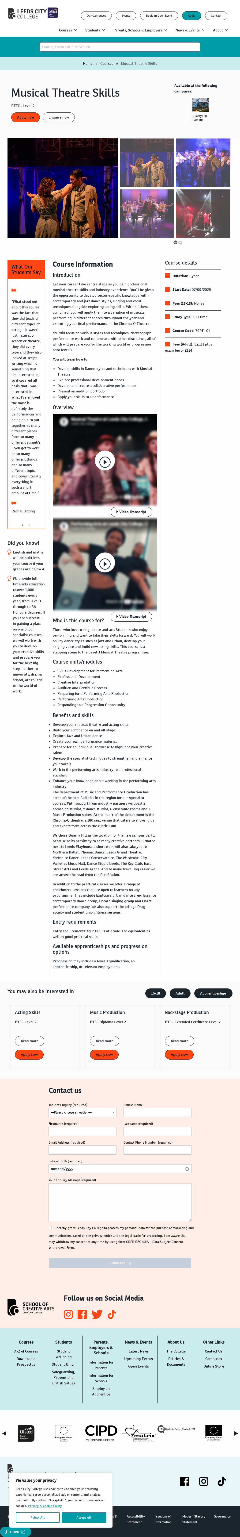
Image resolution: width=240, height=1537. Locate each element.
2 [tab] (29, 525)
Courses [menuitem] (65, 30)
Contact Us (213, 1351)
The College (176, 1351)
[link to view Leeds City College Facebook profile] (83, 1317)
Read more (29, 1040)
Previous (179, 242)
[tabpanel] (201, 112)
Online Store (213, 1366)
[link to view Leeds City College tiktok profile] (111, 1317)
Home (88, 63)
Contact (216, 16)
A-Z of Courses (26, 1351)
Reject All (37, 1517)
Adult (180, 993)
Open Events (138, 1366)
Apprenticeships (213, 993)
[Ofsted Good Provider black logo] (26, 1433)
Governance (222, 1516)
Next (173, 240)
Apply (191, 16)
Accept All (83, 1517)
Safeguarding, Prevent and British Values (63, 1377)
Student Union (63, 1364)
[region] (60, 1500)
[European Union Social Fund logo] (63, 1433)
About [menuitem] (218, 30)
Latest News (139, 1351)
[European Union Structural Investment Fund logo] (213, 1433)
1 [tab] (22, 525)
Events (126, 16)
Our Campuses (96, 16)
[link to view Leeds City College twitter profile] (97, 1317)
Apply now (25, 117)
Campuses (213, 1358)
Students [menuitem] (92, 30)
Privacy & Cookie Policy (45, 1506)
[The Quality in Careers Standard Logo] (176, 1429)
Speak (14, 1531)
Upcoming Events (138, 1358)
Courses (106, 63)
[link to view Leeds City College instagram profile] (69, 1317)
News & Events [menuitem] (188, 30)
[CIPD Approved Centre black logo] (101, 1433)
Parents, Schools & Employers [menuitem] (137, 30)
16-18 (155, 993)
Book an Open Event (159, 16)
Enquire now (59, 117)
